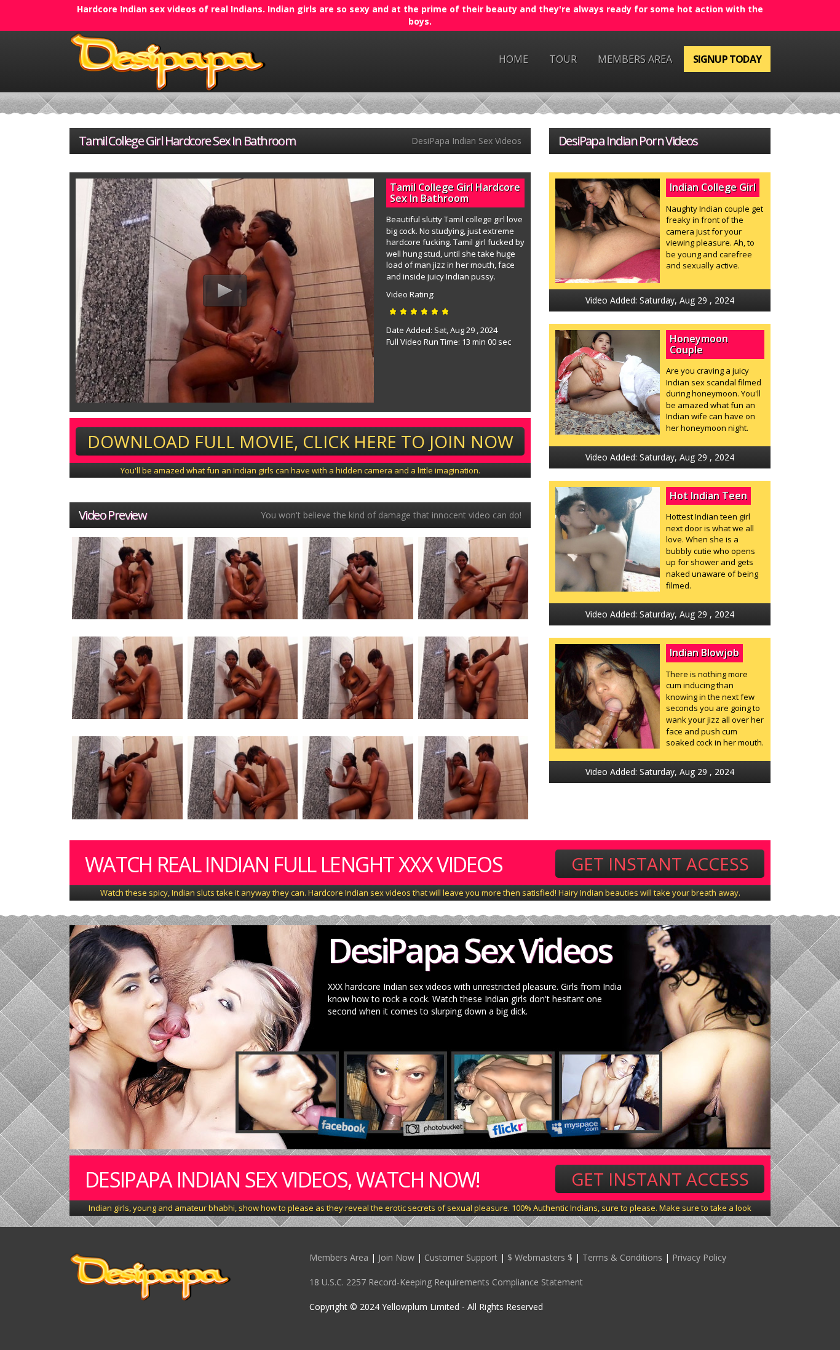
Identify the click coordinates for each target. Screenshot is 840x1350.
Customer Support (460, 1257)
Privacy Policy (699, 1257)
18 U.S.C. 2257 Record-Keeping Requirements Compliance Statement (446, 1282)
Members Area (635, 59)
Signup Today (727, 59)
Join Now (396, 1257)
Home (513, 59)
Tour (563, 59)
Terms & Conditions (622, 1257)
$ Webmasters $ (540, 1257)
